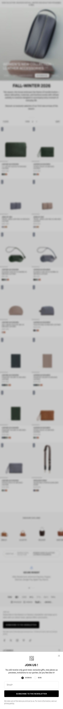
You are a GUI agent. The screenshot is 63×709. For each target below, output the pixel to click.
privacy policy (9, 703)
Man (40, 678)
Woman (28, 678)
